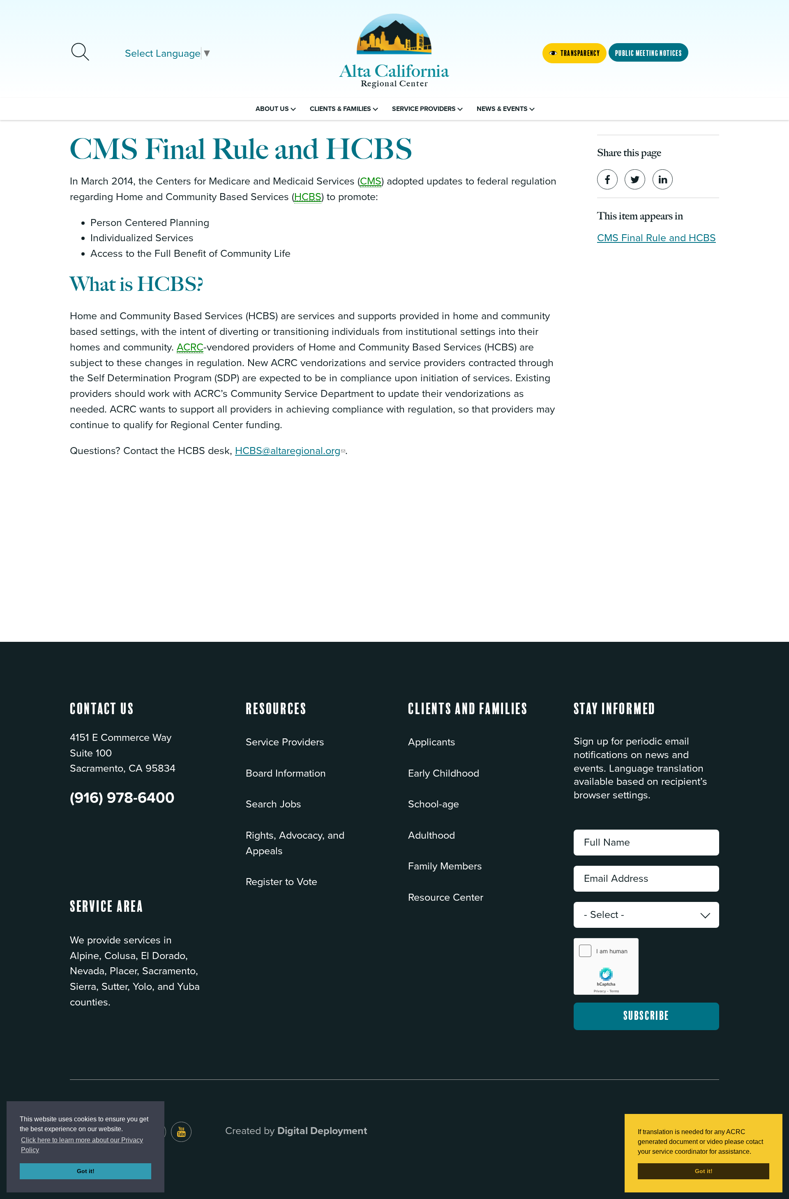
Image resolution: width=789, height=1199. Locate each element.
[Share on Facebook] (607, 179)
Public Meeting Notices (648, 53)
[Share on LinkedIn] (663, 179)
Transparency (580, 53)
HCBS (307, 197)
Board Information (286, 773)
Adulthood (431, 835)
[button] (276, 717)
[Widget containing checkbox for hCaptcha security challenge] (606, 966)
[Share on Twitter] (635, 179)
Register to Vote (281, 882)
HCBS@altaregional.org (287, 451)
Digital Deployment (322, 1131)
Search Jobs (273, 804)
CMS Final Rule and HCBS (656, 238)
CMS (370, 181)
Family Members (445, 866)
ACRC (190, 347)
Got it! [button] (86, 1171)
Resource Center (445, 897)
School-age (433, 804)
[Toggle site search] (80, 53)
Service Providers (285, 742)
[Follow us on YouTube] (181, 1132)
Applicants (431, 742)
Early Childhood (443, 773)
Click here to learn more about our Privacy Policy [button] (82, 1145)
